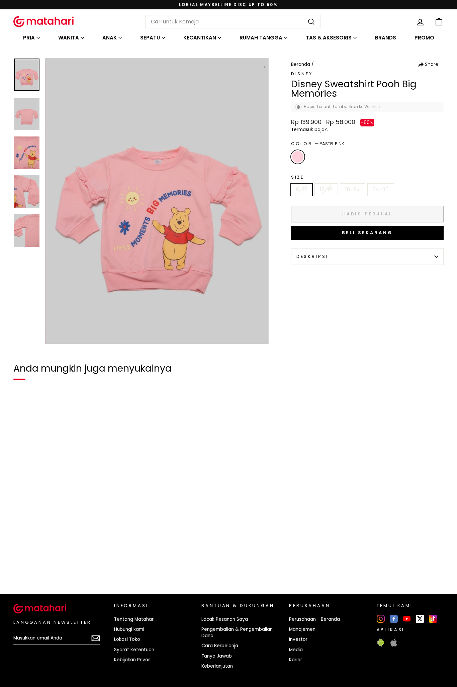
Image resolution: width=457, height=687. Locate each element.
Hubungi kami (129, 629)
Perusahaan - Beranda (314, 619)
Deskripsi (312, 256)
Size (297, 177)
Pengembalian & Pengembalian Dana (237, 632)
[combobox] (233, 21)
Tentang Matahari (134, 619)
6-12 (301, 189)
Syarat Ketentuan (134, 650)
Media (296, 650)
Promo (424, 37)
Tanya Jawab (216, 656)
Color (317, 143)
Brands (385, 37)
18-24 (352, 189)
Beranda (300, 64)
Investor (298, 639)
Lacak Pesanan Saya (224, 619)
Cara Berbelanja (219, 646)
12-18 (326, 189)
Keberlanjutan (217, 666)
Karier (295, 660)
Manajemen (302, 629)
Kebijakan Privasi (133, 660)
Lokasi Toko (127, 639)
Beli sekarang (367, 232)
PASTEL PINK (297, 157)
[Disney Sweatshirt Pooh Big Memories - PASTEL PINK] (22, 565)
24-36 (381, 189)
